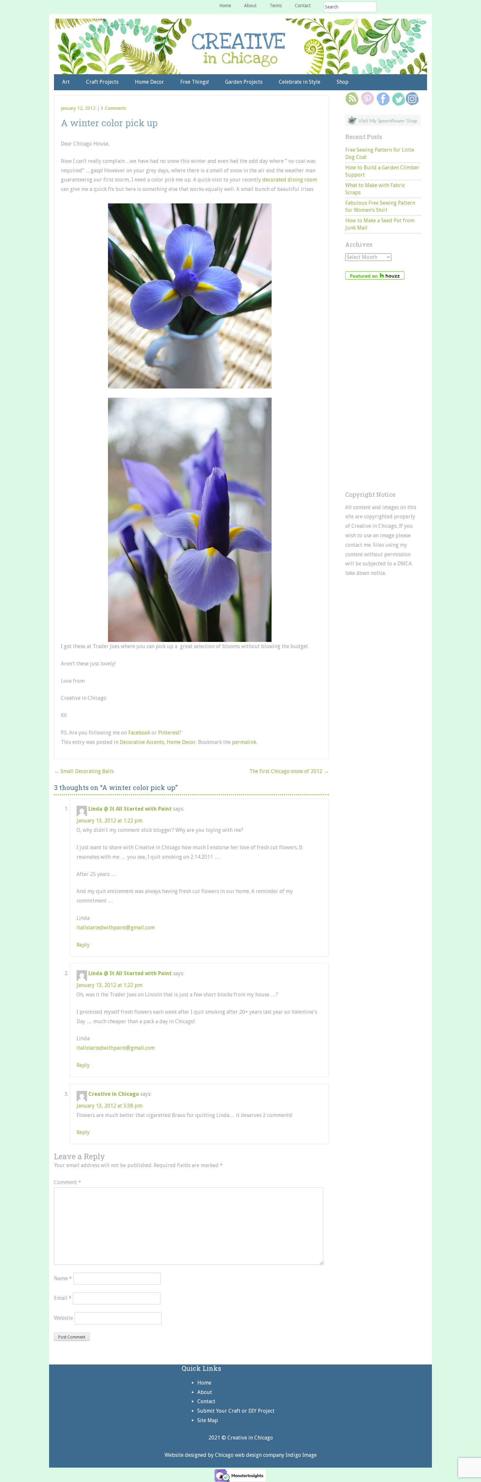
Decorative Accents (142, 742)
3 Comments (113, 108)
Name (63, 1278)
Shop (342, 82)
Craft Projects (102, 82)
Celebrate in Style (299, 82)
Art (66, 82)
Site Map (207, 1420)
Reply (83, 945)
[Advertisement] (382, 385)
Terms (276, 5)
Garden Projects (243, 82)
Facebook (139, 733)
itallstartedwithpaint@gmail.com (116, 927)
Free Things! (194, 82)
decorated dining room (289, 180)
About (250, 5)
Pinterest (168, 733)
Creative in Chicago (113, 1094)
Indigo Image (301, 1455)
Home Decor (149, 82)
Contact (303, 5)
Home (225, 5)
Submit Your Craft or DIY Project (236, 1411)
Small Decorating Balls (84, 771)
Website (63, 1318)
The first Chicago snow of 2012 (289, 771)
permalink (244, 742)
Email (63, 1298)
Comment (67, 1182)
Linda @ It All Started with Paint (130, 809)
